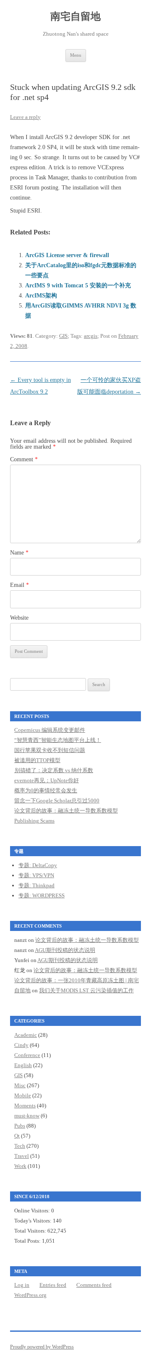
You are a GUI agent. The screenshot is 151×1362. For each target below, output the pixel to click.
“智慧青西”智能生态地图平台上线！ (57, 740)
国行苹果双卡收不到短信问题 (49, 750)
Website (19, 618)
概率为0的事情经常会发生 (45, 790)
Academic (25, 1035)
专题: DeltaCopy (37, 865)
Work (20, 1166)
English (23, 1065)
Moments (25, 1105)
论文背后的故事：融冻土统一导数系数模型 (66, 810)
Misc (20, 1085)
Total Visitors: (30, 1231)
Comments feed (94, 1285)
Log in (21, 1285)
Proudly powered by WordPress (42, 1347)
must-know (26, 1115)
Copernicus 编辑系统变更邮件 (49, 730)
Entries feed (52, 1285)
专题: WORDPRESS (41, 895)
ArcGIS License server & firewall (67, 255)
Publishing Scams (34, 821)
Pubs (19, 1126)
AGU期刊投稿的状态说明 (65, 950)
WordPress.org (30, 1295)
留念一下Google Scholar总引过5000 (56, 800)
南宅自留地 (75, 16)
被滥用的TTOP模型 (37, 760)
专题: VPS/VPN (36, 875)
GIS (63, 336)
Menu (75, 55)
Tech (19, 1146)
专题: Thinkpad (36, 885)
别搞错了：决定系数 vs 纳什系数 (53, 770)
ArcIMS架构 (41, 295)
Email (19, 585)
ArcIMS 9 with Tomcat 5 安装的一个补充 (78, 285)
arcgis (90, 336)
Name (19, 553)
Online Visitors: (32, 1210)
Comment (24, 459)
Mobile (22, 1095)
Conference (27, 1055)
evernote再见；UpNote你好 (46, 780)
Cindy (21, 1045)
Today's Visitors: (33, 1220)
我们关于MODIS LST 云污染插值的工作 (86, 990)
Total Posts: (28, 1241)
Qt (17, 1136)
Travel (21, 1156)
